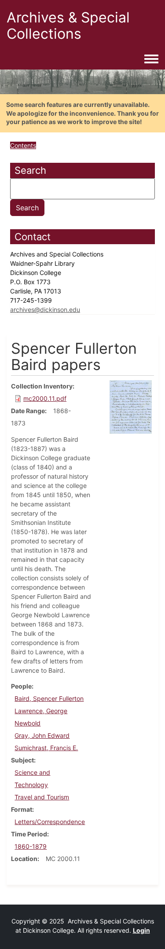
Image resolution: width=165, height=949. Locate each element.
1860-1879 (31, 846)
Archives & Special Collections (68, 25)
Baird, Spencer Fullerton (49, 698)
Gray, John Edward (42, 735)
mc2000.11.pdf (44, 398)
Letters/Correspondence (50, 821)
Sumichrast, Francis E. (46, 747)
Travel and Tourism (42, 797)
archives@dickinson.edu (45, 309)
